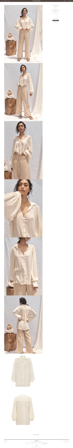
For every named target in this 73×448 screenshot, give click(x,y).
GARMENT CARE (66, 441)
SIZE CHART (67, 440)
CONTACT (5, 442)
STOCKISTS (5, 441)
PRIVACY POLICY (66, 442)
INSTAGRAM (5, 440)
